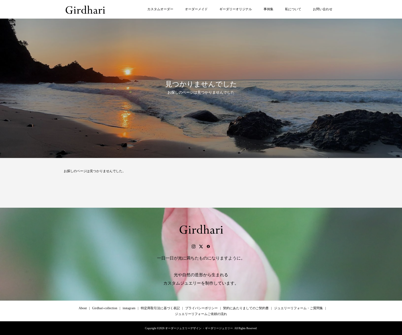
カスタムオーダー (160, 9)
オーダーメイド (196, 9)
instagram (129, 308)
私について (293, 9)
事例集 (268, 9)
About (83, 308)
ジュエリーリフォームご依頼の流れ (201, 314)
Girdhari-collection (104, 308)
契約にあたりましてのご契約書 (246, 308)
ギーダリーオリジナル (235, 9)
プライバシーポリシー (201, 308)
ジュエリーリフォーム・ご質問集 (298, 308)
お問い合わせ (322, 9)
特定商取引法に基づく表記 (160, 308)
